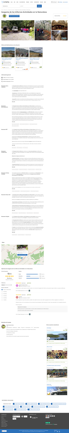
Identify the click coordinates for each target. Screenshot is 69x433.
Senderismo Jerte (38, 169)
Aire (14, 2)
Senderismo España (15, 169)
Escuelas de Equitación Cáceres (39, 406)
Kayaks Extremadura (21, 234)
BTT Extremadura (19, 147)
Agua (12, 2)
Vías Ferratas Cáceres (26, 406)
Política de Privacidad (4, 425)
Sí (29, 290)
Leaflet (35, 264)
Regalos (41, 2)
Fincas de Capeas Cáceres (21, 409)
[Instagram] (59, 431)
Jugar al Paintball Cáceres (44, 403)
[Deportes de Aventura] (5, 2)
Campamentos (36, 2)
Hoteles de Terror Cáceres (34, 409)
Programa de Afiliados (4, 421)
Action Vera (49, 384)
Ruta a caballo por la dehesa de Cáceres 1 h (22, 59)
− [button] (2, 247)
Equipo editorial (3, 422)
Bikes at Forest (49, 346)
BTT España (14, 147)
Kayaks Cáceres (28, 234)
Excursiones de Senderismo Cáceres (59, 403)
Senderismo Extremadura (23, 169)
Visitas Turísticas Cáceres (19, 403)
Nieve (17, 2)
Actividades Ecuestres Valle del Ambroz (54, 365)
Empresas (60, 2)
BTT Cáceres (25, 147)
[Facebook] (54, 431)
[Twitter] (57, 431)
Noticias (2, 417)
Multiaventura (22, 2)
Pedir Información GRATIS (14, 16)
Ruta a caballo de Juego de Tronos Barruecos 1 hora (7, 59)
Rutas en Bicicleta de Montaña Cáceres (11, 406)
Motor (31, 2)
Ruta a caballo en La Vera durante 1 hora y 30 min (35, 59)
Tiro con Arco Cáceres (8, 409)
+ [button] (2, 246)
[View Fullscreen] (2, 249)
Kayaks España (14, 234)
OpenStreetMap (39, 264)
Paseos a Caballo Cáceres (32, 403)
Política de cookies (4, 426)
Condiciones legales (4, 423)
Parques (27, 2)
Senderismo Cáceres (31, 169)
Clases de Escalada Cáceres (53, 406)
